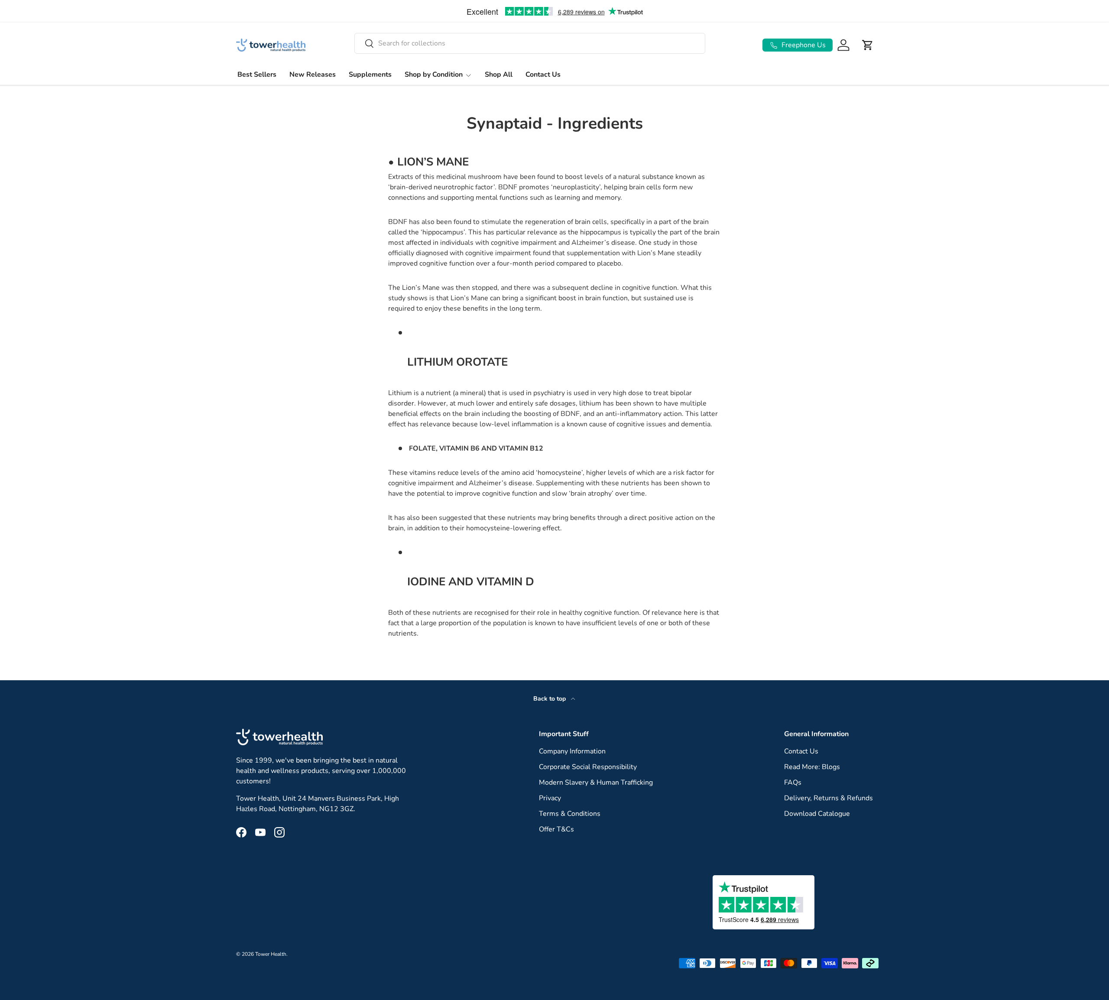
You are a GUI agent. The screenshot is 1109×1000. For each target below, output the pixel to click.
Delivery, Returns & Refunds (828, 798)
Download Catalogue (817, 813)
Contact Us (543, 74)
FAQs (792, 782)
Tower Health (270, 954)
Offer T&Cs (556, 829)
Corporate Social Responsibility (588, 767)
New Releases (312, 74)
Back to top (550, 699)
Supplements (370, 74)
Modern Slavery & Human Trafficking (596, 782)
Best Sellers (256, 74)
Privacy (550, 798)
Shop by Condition (434, 74)
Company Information (572, 751)
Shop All (498, 74)
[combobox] (530, 43)
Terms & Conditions (569, 813)
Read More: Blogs (812, 767)
